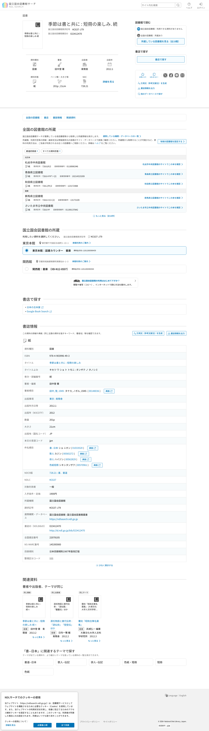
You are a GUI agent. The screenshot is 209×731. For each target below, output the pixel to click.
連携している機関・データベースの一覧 (121, 136)
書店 (46, 117)
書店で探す (160, 59)
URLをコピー (154, 77)
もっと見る (37, 637)
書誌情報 (57, 117)
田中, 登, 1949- (57, 391)
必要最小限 (42, 725)
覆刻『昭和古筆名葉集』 (88, 622)
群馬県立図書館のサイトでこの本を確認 (162, 197)
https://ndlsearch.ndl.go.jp (63, 519)
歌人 (51, 453)
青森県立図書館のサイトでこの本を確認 (162, 174)
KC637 (52, 479)
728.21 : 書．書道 (58, 472)
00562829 (71, 459)
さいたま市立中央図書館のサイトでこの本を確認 (158, 207)
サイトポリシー (110, 721)
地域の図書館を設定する (171, 141)
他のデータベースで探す (152, 93)
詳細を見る (108, 81)
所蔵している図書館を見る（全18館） (160, 41)
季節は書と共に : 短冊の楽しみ (65, 362)
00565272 (68, 453)
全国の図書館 (33, 117)
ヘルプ (189, 7)
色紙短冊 (54, 465)
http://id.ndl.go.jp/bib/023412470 (67, 530)
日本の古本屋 (34, 307)
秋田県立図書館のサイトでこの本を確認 (162, 183)
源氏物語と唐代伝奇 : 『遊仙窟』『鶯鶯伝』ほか (61, 624)
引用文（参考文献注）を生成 (154, 83)
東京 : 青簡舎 (56, 398)
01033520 (77, 448)
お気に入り (142, 77)
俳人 (51, 459)
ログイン (201, 7)
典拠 (108, 391)
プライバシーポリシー (90, 721)
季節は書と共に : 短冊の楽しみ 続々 (34, 622)
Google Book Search (38, 311)
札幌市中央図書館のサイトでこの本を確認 (161, 164)
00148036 (94, 391)
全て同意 (65, 725)
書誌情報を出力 (148, 88)
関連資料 (70, 117)
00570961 (82, 465)
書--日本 (53, 448)
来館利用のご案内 (80, 242)
